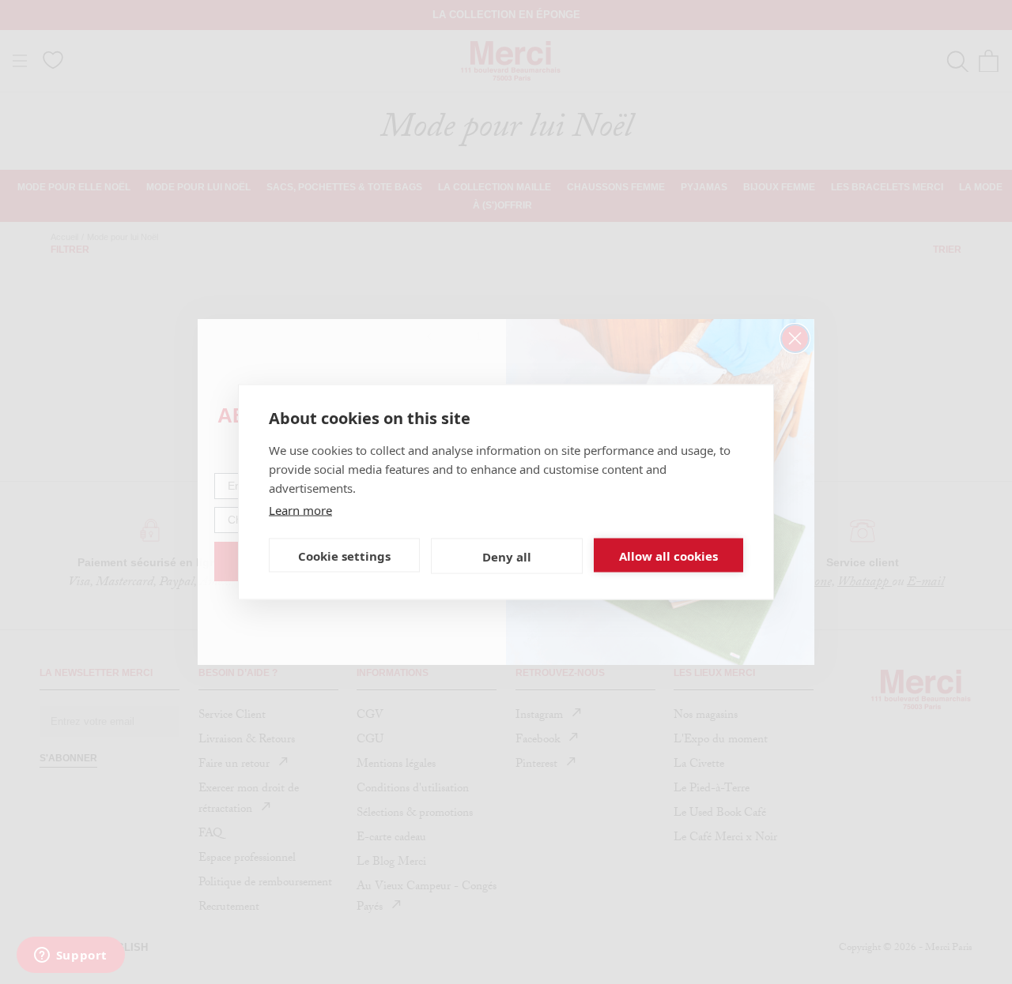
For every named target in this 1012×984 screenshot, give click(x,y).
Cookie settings (344, 555)
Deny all (506, 556)
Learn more (300, 510)
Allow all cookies (668, 555)
